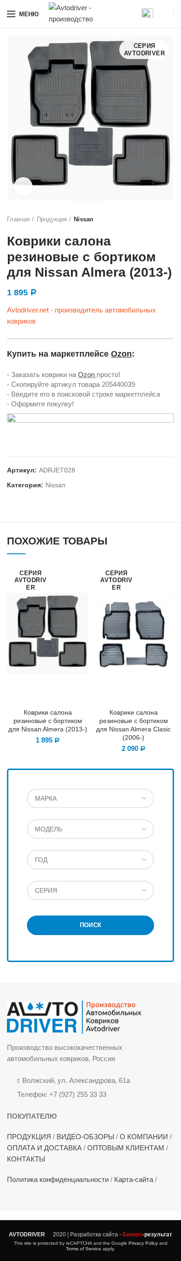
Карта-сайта (133, 1179)
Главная (18, 219)
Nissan (83, 219)
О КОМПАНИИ (144, 1137)
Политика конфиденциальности (58, 1179)
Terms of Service (83, 1248)
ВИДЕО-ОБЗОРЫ (85, 1137)
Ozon (121, 353)
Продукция (52, 219)
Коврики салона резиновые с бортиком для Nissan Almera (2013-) (47, 721)
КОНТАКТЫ (26, 1159)
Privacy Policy (143, 1243)
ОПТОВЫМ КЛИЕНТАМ (125, 1148)
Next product (169, 219)
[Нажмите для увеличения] (23, 186)
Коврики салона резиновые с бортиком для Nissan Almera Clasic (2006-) (133, 725)
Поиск (91, 925)
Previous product (150, 219)
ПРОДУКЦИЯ (29, 1137)
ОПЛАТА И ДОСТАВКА (44, 1148)
